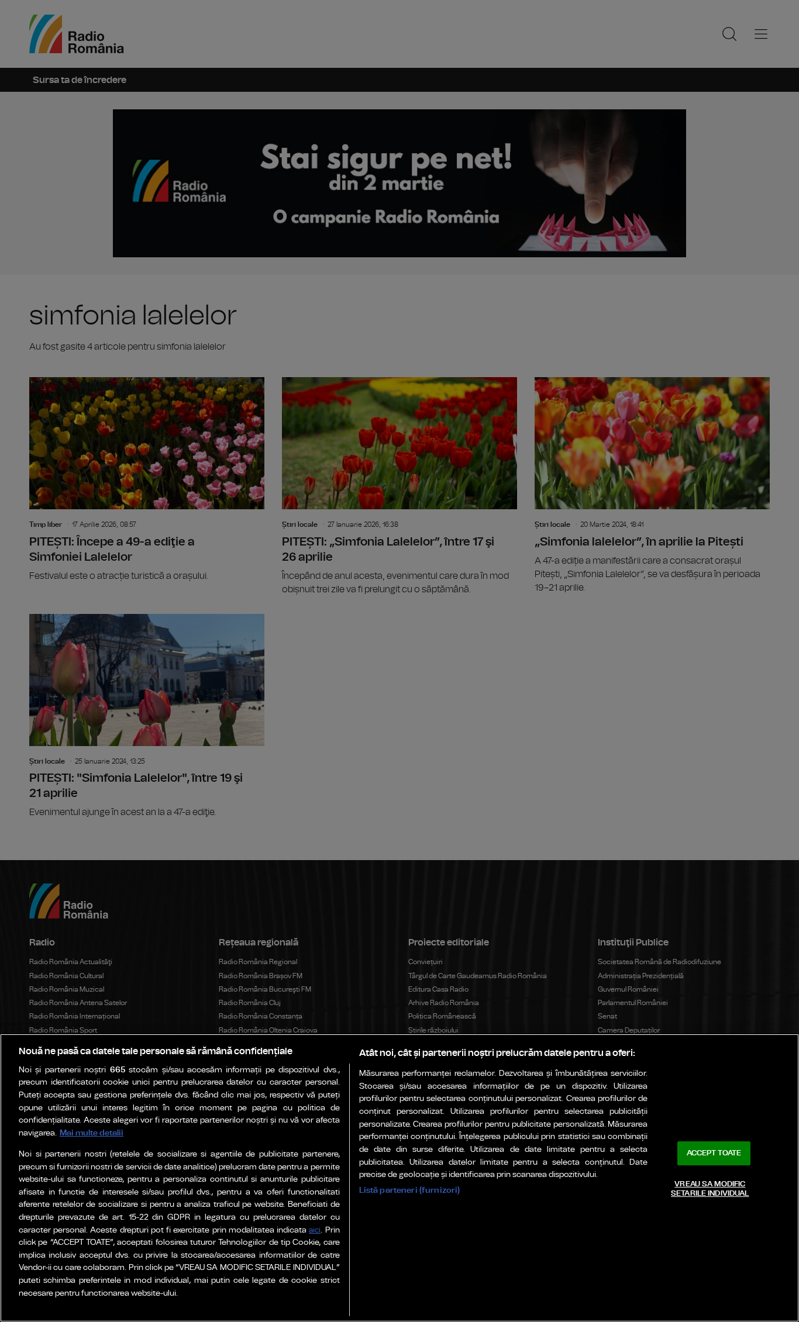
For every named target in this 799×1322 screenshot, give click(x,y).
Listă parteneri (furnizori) (409, 1190)
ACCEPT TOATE (714, 1153)
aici (315, 1230)
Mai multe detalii (91, 1132)
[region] (399, 1178)
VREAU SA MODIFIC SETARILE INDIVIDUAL (710, 1189)
